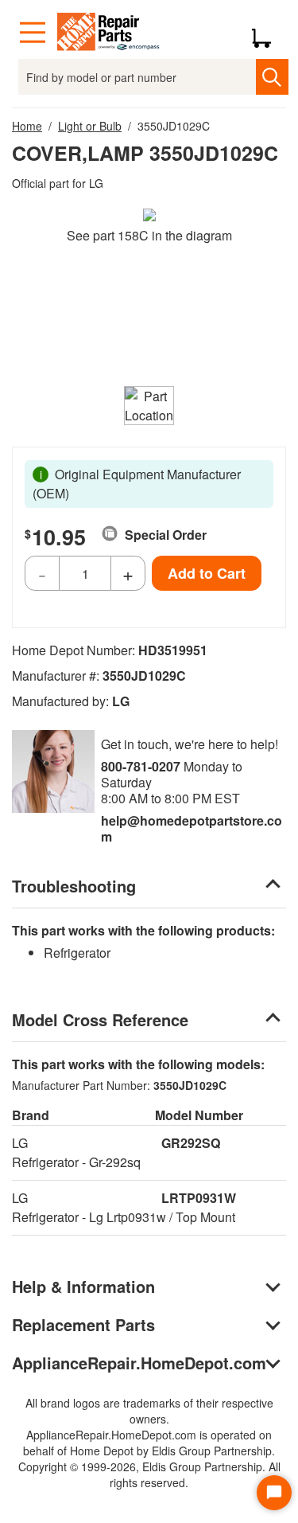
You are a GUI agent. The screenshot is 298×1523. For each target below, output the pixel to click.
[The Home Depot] (109, 33)
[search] (272, 77)
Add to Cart (207, 573)
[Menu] (32, 33)
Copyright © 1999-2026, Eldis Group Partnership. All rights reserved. (149, 1474)
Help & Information (83, 1286)
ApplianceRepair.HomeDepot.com (139, 1362)
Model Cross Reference (100, 1019)
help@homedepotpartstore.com (191, 828)
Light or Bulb (90, 125)
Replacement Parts (83, 1324)
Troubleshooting (74, 885)
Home (27, 125)
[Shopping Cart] (267, 33)
